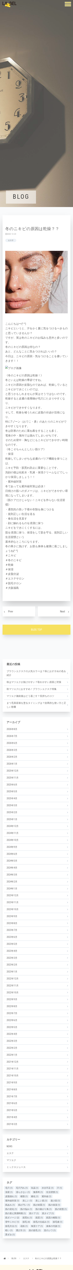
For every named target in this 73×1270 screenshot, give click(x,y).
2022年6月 (12, 1020)
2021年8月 (12, 1089)
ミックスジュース (16, 1167)
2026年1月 (12, 763)
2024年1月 (12, 888)
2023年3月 (12, 957)
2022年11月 (13, 985)
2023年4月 (12, 951)
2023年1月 (12, 971)
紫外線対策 (12, 1200)
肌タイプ (48, 1213)
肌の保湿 (54, 1205)
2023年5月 (12, 944)
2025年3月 (12, 805)
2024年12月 (13, 826)
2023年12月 (13, 895)
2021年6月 (12, 1103)
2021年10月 (13, 1075)
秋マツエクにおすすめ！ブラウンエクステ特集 (32, 689)
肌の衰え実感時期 (15, 1213)
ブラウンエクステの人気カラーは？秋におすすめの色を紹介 (36, 673)
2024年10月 (13, 840)
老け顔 (55, 1200)
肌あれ (10, 1205)
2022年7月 (12, 1013)
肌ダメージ (12, 1217)
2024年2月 (12, 881)
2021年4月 (12, 1117)
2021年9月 (12, 1082)
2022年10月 (13, 992)
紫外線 (46, 1196)
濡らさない (23, 1192)
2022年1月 (12, 1054)
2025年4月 (12, 798)
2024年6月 (12, 854)
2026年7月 (12, 736)
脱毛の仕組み (41, 1222)
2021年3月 (12, 1124)
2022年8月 (12, 1006)
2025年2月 (12, 812)
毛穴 (9, 1188)
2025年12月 (13, 770)
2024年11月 (13, 833)
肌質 (39, 1217)
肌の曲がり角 (43, 1209)
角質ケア (37, 1226)
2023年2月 (12, 964)
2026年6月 (12, 743)
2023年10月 (13, 909)
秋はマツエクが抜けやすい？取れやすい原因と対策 (34, 682)
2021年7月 (12, 1096)
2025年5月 (12, 791)
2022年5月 (12, 1027)
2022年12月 (13, 978)
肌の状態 (61, 1209)
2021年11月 (13, 1068)
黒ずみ (10, 1234)
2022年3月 (12, 1041)
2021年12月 (13, 1061)
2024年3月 (12, 874)
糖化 (34, 1196)
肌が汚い (24, 1205)
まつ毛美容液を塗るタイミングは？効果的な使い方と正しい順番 (36, 705)
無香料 (38, 1192)
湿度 (9, 1192)
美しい (27, 1200)
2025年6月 (12, 784)
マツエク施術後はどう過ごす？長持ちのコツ (30, 696)
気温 (34, 1188)
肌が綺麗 (39, 1205)
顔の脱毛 (35, 1230)
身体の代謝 (53, 1226)
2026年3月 (12, 750)
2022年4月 (12, 1034)
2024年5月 (12, 860)
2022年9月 (12, 999)
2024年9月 (12, 847)
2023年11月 (13, 902)
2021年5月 (12, 1110)
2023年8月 (12, 923)
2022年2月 (12, 1048)
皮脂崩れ (11, 1196)
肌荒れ (27, 1217)
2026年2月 (12, 756)
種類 (24, 1196)
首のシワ (50, 1230)
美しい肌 (41, 1200)
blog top (36, 629)
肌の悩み (26, 1209)
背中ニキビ (12, 1222)
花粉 (24, 1226)
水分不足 (47, 1188)
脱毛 (26, 1222)
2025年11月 (13, 777)
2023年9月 (12, 916)
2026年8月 (12, 729)
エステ (11, 240)
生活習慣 (52, 1192)
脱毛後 (57, 1222)
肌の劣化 (11, 1209)
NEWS (9, 1146)
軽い (9, 1230)
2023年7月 (12, 930)
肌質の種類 (53, 1217)
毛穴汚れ (22, 1188)
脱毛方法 (11, 1226)
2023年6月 (12, 937)
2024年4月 (12, 867)
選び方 (20, 1230)
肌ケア (34, 1213)
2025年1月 (12, 819)
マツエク (11, 1160)
